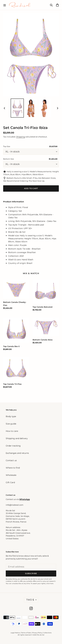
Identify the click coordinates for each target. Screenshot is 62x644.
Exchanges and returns (17, 453)
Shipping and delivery (17, 438)
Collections (47, 633)
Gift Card (10, 482)
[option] (17, 108)
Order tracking (13, 445)
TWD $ (30, 599)
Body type (11, 416)
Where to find (13, 467)
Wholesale (11, 475)
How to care (12, 431)
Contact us (11, 460)
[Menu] (5, 5)
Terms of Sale (26, 633)
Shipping (20, 137)
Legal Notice (15, 633)
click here (49, 583)
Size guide (11, 423)
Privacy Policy (37, 633)
